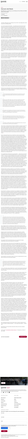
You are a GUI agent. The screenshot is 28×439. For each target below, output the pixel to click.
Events (15, 400)
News (15, 399)
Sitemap (6, 437)
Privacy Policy (2, 437)
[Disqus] (14, 347)
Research (2, 399)
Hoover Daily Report (17, 403)
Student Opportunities (17, 397)
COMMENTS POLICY (23, 336)
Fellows (2, 402)
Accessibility (16, 407)
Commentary (3, 400)
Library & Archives (4, 403)
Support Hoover (3, 405)
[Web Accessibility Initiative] (3, 2)
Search (2, 407)
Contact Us (16, 402)
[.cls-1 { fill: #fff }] (5, 17)
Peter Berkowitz (3, 14)
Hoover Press (16, 405)
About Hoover (3, 397)
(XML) (8, 437)
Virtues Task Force (5, 15)
